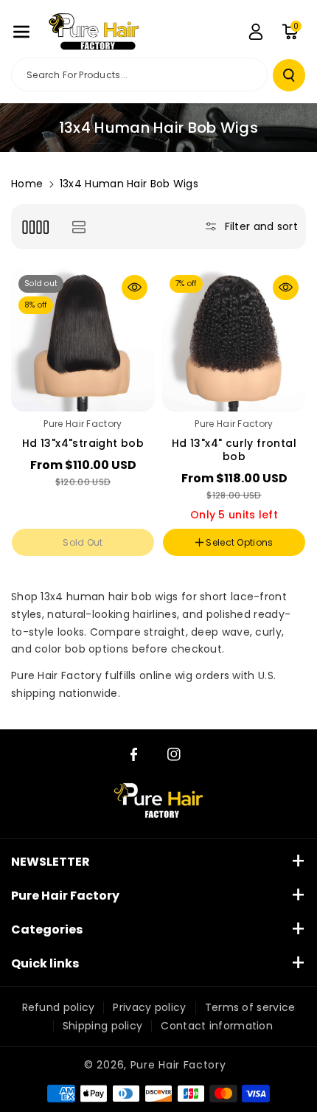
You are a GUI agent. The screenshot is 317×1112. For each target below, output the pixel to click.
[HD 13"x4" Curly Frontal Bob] (234, 339)
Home (27, 183)
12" (24, 585)
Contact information (217, 1025)
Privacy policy (149, 1007)
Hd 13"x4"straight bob (83, 443)
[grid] (35, 226)
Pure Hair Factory (65, 895)
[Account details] (256, 31)
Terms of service (250, 1007)
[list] (78, 226)
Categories (47, 929)
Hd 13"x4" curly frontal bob (234, 450)
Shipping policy (103, 1025)
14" (49, 585)
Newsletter (50, 861)
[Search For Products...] (289, 75)
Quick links (45, 963)
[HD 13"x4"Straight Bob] (83, 339)
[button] (21, 31)
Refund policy (58, 1007)
